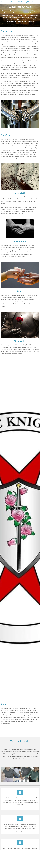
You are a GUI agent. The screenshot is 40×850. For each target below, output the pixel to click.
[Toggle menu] (38, 2)
